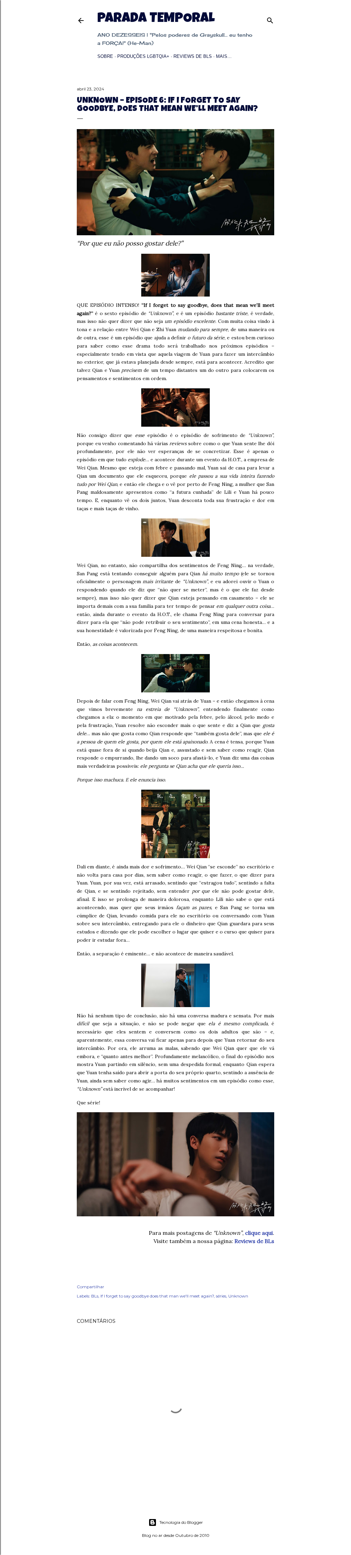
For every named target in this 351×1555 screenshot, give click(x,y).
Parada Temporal (156, 19)
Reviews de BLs (192, 56)
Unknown (238, 1296)
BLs (94, 1296)
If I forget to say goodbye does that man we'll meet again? (157, 1296)
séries (221, 1296)
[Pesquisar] (270, 19)
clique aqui (259, 1232)
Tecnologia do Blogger (181, 1522)
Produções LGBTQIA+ (143, 56)
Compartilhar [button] (90, 1286)
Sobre (105, 56)
